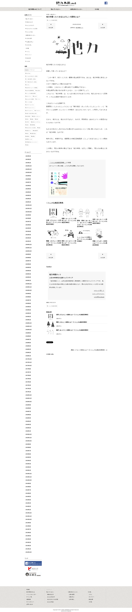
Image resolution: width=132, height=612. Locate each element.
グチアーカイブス (30, 104)
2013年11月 (29, 516)
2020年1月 (28, 280)
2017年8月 (28, 369)
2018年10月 (29, 329)
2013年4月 (28, 539)
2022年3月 (28, 195)
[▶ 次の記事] (102, 29)
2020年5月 (28, 267)
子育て (28, 122)
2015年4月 (28, 460)
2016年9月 (28, 405)
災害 (27, 124)
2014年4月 (28, 499)
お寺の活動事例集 (30, 90)
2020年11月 (29, 247)
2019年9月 (28, 293)
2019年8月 (28, 297)
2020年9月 (28, 254)
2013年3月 (28, 542)
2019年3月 (28, 313)
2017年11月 (29, 362)
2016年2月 (28, 427)
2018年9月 (28, 333)
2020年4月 (28, 270)
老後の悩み (33, 133)
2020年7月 (28, 260)
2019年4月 (28, 310)
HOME (47, 14)
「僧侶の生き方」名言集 (31, 81)
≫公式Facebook (99, 297)
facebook (106, 3)
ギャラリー (29, 54)
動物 (32, 119)
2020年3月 (28, 274)
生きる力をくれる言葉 (31, 28)
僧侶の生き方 (29, 22)
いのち (28, 84)
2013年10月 (29, 519)
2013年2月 (28, 545)
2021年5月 (28, 228)
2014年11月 (29, 477)
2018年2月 (28, 352)
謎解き (33, 136)
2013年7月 (28, 529)
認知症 (28, 136)
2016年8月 (28, 408)
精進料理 (36, 130)
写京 (27, 119)
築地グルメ (29, 130)
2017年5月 (28, 378)
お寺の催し (29, 45)
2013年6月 (28, 532)
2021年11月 (29, 208)
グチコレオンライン (31, 107)
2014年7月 (28, 490)
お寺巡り (38, 90)
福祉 (39, 127)
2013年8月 (28, 526)
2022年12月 (29, 166)
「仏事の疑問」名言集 (31, 79)
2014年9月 (28, 483)
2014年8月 (28, 486)
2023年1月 (28, 162)
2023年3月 (28, 156)
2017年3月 (28, 385)
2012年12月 (29, 552)
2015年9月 (28, 444)
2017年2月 (28, 388)
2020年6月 (28, 264)
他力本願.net (66, 3)
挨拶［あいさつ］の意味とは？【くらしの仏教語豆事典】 (72, 330)
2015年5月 (28, 457)
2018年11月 (29, 326)
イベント (38, 99)
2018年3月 (28, 349)
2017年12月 (29, 359)
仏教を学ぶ (52, 14)
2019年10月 (29, 290)
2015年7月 (28, 450)
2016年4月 (28, 421)
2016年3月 (28, 424)
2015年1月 (28, 470)
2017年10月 (29, 365)
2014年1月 (28, 509)
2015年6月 (28, 454)
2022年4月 (28, 192)
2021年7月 (28, 221)
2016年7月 (28, 411)
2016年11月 (29, 398)
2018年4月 (28, 346)
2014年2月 (28, 506)
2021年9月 (28, 215)
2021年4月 (28, 231)
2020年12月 (29, 244)
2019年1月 (28, 319)
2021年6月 (28, 224)
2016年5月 (28, 418)
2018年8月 (28, 336)
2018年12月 (29, 323)
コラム (28, 51)
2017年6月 (28, 375)
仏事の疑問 (29, 38)
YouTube (28, 73)
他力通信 (28, 116)
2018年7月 (28, 339)
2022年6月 (28, 185)
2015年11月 (29, 437)
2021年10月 (29, 211)
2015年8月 (28, 447)
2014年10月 (29, 480)
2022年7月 (28, 182)
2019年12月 (29, 283)
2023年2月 (28, 159)
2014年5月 (28, 496)
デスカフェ (38, 110)
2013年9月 (28, 522)
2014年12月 (29, 473)
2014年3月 (28, 503)
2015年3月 (28, 463)
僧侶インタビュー (36, 116)
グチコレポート (30, 110)
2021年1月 (28, 241)
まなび (35, 96)
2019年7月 (28, 300)
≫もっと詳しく (99, 290)
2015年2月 (28, 467)
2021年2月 (28, 238)
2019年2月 (28, 316)
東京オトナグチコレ (36, 122)
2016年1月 (28, 431)
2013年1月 (28, 549)
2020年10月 (29, 251)
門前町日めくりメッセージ (32, 142)
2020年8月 (28, 257)
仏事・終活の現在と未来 (31, 113)
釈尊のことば (29, 139)
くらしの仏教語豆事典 (52, 20)
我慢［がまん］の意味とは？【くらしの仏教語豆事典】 (72, 322)
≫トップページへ (98, 294)
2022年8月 (28, 179)
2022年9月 (28, 175)
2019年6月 (28, 303)
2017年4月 (28, 382)
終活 (27, 133)
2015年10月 (29, 441)
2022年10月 (29, 172)
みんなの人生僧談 (30, 99)
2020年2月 (28, 277)
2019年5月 (28, 306)
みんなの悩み (29, 32)
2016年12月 (29, 395)
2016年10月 (29, 401)
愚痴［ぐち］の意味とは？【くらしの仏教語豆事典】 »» (89, 350)
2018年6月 (28, 342)
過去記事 (28, 58)
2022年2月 (28, 198)
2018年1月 (28, 355)
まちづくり (29, 96)
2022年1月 (28, 202)
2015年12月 (29, 434)
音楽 (27, 144)
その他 (28, 61)
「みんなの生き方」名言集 (32, 76)
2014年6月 (28, 493)
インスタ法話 (29, 102)
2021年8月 (28, 218)
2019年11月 (29, 287)
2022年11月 (29, 169)
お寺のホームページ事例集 (32, 87)
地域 (37, 119)
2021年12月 (29, 205)
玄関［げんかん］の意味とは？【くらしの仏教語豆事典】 (72, 314)
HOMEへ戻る (50, 354)
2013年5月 (28, 535)
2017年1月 (28, 391)
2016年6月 (28, 414)
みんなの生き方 (30, 25)
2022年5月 (28, 188)
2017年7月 (28, 372)
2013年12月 (29, 513)
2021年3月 (28, 234)
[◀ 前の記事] (50, 29)
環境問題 (33, 124)
